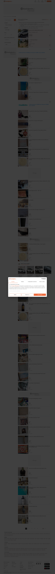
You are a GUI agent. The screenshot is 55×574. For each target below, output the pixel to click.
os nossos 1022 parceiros (15, 285)
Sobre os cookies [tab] (42, 281)
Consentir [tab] (12, 281)
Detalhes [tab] (22, 281)
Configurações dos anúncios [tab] (32, 281)
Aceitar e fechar (40, 294)
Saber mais (27, 294)
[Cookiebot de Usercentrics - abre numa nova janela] (42, 278)
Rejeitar (15, 294)
